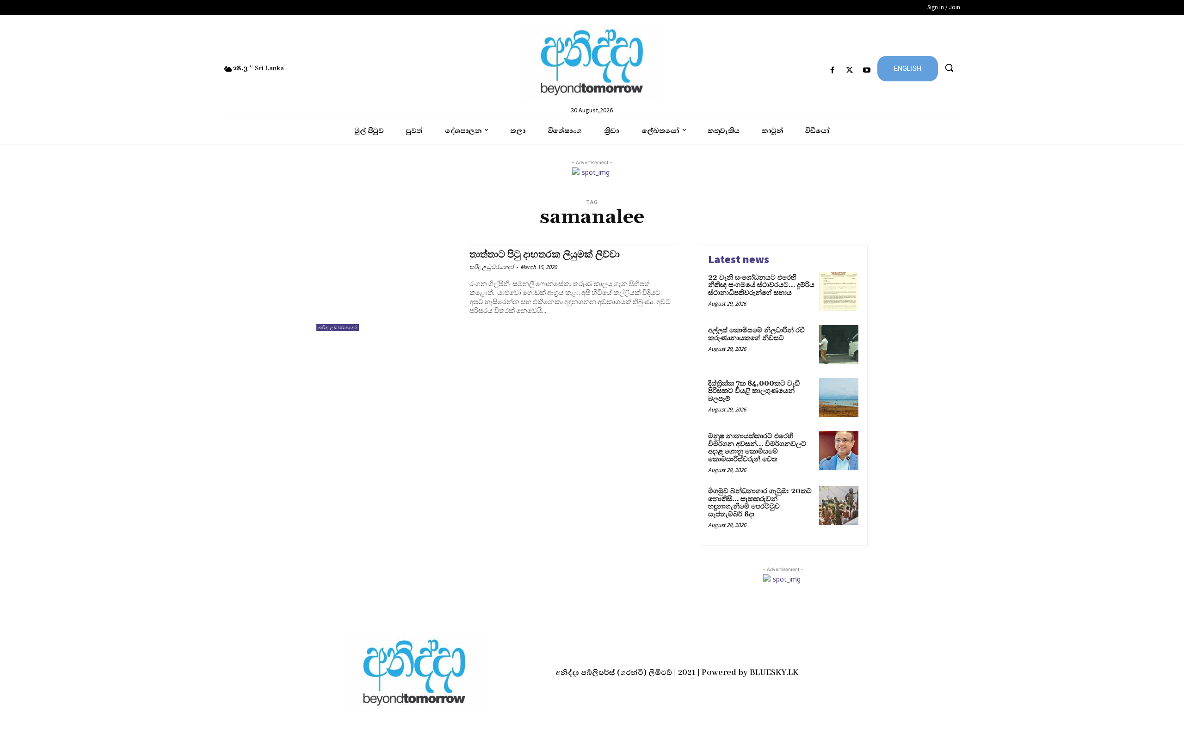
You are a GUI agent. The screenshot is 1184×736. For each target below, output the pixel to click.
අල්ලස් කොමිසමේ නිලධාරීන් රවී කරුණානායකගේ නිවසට (756, 334)
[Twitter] (850, 70)
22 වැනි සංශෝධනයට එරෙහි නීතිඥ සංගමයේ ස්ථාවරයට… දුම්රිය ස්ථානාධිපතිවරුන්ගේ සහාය (761, 285)
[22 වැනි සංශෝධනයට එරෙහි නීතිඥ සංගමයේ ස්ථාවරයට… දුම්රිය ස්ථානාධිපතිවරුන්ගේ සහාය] (838, 292)
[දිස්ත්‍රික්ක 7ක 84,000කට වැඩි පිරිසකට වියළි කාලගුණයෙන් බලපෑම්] (838, 397)
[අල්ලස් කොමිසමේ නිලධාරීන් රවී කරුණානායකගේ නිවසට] (838, 344)
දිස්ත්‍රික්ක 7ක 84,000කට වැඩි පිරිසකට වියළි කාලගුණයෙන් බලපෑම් (754, 391)
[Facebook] (832, 70)
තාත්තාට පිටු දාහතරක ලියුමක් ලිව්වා (544, 255)
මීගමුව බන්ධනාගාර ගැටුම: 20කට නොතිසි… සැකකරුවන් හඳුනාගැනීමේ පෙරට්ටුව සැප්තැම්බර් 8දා (760, 503)
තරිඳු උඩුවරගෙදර (337, 328)
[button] (949, 67)
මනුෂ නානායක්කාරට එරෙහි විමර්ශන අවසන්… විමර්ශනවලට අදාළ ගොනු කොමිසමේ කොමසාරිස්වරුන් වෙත (757, 448)
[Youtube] (867, 70)
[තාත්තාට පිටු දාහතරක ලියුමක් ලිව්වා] (388, 288)
